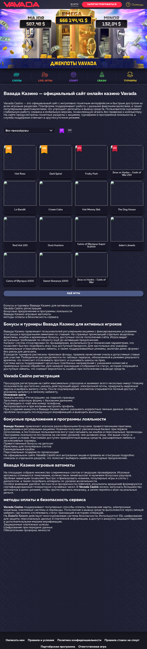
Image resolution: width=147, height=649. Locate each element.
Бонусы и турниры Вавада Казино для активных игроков (43, 305)
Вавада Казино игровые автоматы (27, 314)
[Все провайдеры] (29, 131)
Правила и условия (41, 640)
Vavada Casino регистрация (22, 308)
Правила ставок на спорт (122, 640)
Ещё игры (73, 293)
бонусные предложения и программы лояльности (38, 311)
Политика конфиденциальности (79, 640)
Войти (74, 4)
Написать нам (15, 640)
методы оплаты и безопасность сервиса (31, 317)
